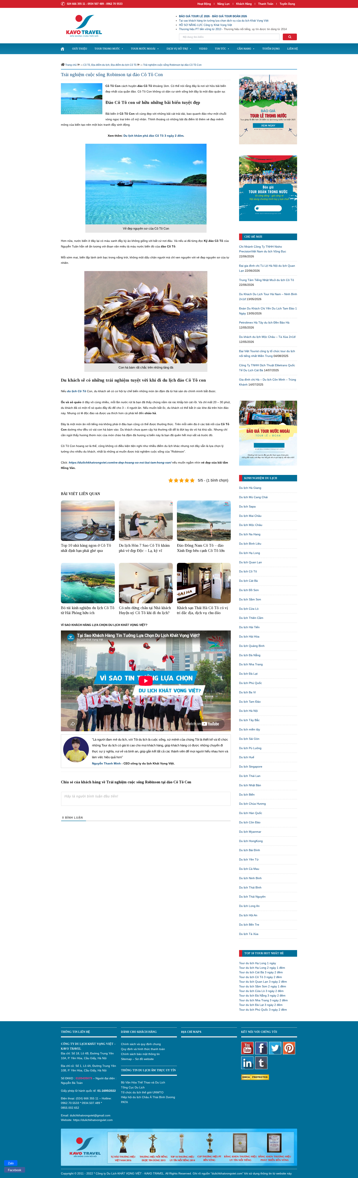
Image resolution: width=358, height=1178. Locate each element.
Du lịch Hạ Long (249, 553)
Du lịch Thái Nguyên (252, 896)
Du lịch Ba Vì (247, 692)
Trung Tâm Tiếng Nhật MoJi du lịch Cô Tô (266, 280)
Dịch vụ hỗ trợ (177, 48)
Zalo (11, 1163)
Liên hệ (292, 48)
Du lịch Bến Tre (249, 924)
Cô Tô (86, 64)
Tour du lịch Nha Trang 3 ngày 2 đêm (263, 1000)
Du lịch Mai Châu (250, 515)
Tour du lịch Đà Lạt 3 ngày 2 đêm (261, 1004)
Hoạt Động (204, 3)
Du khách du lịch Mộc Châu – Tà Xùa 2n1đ (267, 336)
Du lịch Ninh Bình (250, 878)
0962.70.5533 (70, 1103)
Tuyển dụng (287, 3)
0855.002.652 (70, 1107)
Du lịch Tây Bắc (249, 720)
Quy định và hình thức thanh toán (143, 1049)
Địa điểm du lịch (100, 64)
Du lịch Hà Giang (250, 487)
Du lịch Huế (246, 757)
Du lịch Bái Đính (249, 850)
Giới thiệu (79, 48)
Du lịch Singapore (250, 766)
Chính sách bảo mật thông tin (140, 1054)
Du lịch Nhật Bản (250, 785)
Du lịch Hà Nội (248, 710)
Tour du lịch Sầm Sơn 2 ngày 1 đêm (262, 986)
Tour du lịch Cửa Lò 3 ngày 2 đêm (261, 991)
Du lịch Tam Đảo (250, 701)
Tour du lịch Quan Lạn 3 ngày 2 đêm (263, 981)
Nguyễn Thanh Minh (106, 763)
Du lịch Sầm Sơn (250, 599)
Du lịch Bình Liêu (250, 543)
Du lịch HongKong (251, 841)
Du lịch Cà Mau (249, 868)
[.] (62, 48)
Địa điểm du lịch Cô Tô (124, 64)
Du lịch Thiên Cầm (251, 617)
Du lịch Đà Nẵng (249, 655)
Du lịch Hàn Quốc (250, 813)
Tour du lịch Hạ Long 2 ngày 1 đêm (262, 967)
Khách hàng (244, 3)
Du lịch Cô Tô (248, 571)
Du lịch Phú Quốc (250, 683)
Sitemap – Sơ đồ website (137, 1059)
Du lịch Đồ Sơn (249, 590)
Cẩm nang (244, 48)
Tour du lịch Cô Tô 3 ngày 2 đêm (260, 977)
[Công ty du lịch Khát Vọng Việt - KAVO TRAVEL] (81, 25)
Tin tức (220, 48)
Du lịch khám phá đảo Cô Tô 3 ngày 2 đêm (153, 135)
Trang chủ (71, 64)
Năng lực (223, 3)
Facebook (14, 1170)
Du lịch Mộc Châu (250, 525)
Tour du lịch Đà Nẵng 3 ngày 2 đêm (262, 995)
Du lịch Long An (249, 906)
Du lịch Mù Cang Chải (253, 497)
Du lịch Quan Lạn (250, 562)
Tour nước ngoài (143, 48)
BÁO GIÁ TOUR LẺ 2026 (194, 16)
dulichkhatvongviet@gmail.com (90, 1115)
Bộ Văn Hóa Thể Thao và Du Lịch (143, 1082)
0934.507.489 (91, 1103)
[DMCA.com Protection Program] (255, 1077)
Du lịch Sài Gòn (249, 738)
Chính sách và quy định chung (141, 1044)
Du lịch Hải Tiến (249, 627)
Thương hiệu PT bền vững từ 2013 (200, 29)
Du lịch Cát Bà (248, 580)
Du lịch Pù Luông (250, 748)
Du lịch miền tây (249, 729)
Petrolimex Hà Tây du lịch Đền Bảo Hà (264, 322)
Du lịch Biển (247, 794)
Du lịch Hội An (248, 915)
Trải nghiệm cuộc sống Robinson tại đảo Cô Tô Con (172, 64)
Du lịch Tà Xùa (248, 934)
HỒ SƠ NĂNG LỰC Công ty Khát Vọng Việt (205, 25)
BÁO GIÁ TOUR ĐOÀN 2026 (229, 16)
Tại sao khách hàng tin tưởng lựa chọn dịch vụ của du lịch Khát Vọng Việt (223, 20)
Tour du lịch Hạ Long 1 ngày (257, 963)
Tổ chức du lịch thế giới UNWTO (142, 1092)
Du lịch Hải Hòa (249, 636)
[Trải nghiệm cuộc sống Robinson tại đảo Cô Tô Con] (81, 98)
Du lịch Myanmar (250, 831)
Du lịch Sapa (247, 506)
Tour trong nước (107, 48)
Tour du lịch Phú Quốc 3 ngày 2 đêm (263, 1009)
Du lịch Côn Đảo (249, 822)
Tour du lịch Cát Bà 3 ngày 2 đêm (261, 972)
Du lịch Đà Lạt (248, 673)
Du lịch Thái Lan (249, 776)
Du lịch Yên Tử (249, 859)
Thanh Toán (266, 3)
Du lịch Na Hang (249, 534)
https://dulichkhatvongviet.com (93, 1120)
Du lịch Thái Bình (250, 887)
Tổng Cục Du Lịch (133, 1087)
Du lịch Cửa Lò (249, 608)
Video (203, 48)
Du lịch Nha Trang (251, 664)
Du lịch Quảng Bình (252, 645)
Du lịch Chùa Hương (252, 803)
